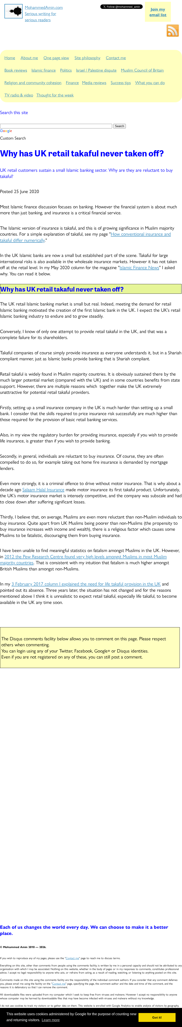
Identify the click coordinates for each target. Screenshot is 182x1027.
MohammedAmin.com (44, 7)
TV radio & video (18, 95)
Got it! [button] (157, 1017)
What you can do (150, 82)
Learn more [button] (51, 1020)
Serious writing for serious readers (40, 16)
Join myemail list (157, 11)
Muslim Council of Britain (142, 70)
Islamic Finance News (139, 267)
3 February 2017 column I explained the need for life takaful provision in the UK (86, 583)
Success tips (121, 82)
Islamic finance (44, 70)
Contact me (116, 57)
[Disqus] (91, 730)
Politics (66, 70)
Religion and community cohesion (32, 82)
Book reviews (15, 70)
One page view (56, 57)
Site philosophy (87, 57)
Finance (72, 82)
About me (29, 57)
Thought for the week (55, 95)
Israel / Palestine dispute (96, 70)
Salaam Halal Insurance (43, 489)
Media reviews (94, 82)
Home (9, 57)
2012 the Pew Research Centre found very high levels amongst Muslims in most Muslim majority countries (83, 559)
